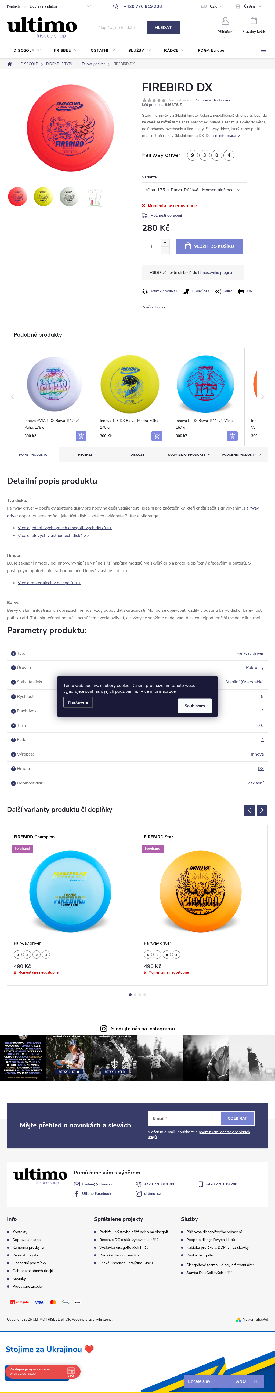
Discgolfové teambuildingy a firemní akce (220, 1265)
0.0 (260, 725)
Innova (257, 754)
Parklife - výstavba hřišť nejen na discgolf (133, 1232)
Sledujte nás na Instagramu (143, 1028)
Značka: (153, 307)
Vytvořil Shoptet (255, 1319)
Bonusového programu (217, 272)
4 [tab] (144, 994)
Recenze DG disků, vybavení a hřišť (128, 1240)
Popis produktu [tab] (33, 454)
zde (172, 691)
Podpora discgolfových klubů (210, 1240)
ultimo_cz (152, 1193)
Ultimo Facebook (96, 1193)
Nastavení (78, 702)
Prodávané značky (27, 1286)
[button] (12, 397)
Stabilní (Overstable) (244, 682)
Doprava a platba (43, 6)
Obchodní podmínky (29, 1263)
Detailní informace (221, 135)
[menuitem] (27, 50)
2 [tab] (135, 994)
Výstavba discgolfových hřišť (123, 1247)
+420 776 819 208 (159, 1184)
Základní (256, 783)
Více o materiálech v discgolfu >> (49, 583)
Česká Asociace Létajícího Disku (126, 1263)
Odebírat (237, 1118)
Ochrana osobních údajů (32, 1270)
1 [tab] (130, 994)
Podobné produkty (239, 454)
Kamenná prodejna (28, 1247)
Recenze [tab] (85, 454)
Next (262, 810)
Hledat (163, 28)
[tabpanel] (72, 905)
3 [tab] (140, 994)
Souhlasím (194, 706)
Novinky (19, 1278)
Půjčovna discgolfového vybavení (214, 1232)
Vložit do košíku (214, 246)
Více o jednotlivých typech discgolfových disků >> (65, 528)
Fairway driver (250, 653)
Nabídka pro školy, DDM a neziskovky (217, 1247)
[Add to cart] (81, 436)
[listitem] (54, 397)
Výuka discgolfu (199, 1255)
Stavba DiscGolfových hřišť (209, 1273)
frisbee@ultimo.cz (97, 1184)
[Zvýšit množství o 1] (165, 242)
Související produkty (186, 454)
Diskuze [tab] (137, 454)
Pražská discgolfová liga (119, 1255)
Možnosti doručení (166, 215)
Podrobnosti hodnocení (212, 100)
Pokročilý (255, 667)
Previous (249, 810)
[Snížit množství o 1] (165, 250)
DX (261, 769)
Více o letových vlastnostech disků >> (53, 536)
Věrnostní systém (27, 1255)
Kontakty (14, 6)
